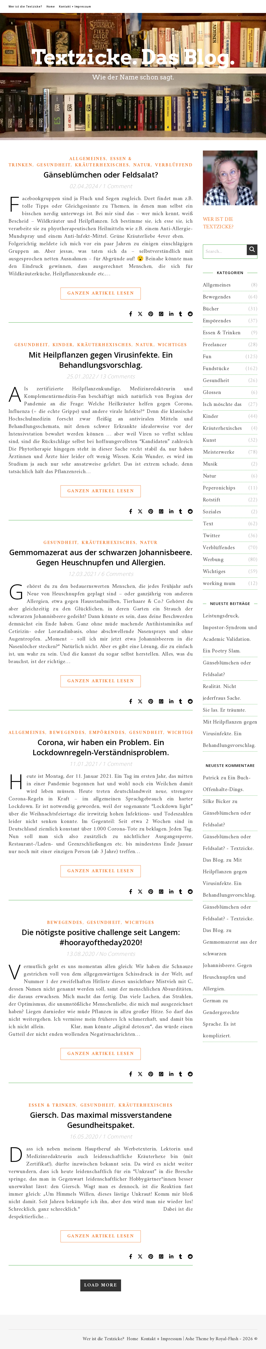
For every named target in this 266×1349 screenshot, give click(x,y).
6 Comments (117, 573)
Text (208, 524)
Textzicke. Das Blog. (133, 57)
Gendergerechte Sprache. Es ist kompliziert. (221, 1024)
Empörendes (107, 733)
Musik (210, 464)
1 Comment (117, 186)
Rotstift (211, 500)
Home (50, 6)
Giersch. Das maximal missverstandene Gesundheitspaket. (101, 1120)
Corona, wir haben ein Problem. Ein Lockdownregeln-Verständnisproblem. (100, 747)
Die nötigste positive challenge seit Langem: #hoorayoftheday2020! (101, 937)
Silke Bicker (217, 801)
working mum (219, 583)
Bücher (211, 309)
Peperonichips (219, 488)
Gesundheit (54, 165)
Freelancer (215, 345)
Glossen (212, 392)
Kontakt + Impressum (75, 6)
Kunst (209, 440)
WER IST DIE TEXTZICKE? (218, 223)
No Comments (117, 953)
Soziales (212, 512)
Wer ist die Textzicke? (25, 6)
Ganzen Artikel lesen (100, 293)
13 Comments (117, 376)
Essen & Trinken (52, 1105)
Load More (100, 1285)
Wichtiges (172, 345)
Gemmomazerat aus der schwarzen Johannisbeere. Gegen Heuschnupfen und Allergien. (100, 557)
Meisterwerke (219, 452)
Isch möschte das (222, 404)
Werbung (213, 559)
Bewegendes (67, 733)
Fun (207, 357)
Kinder (62, 345)
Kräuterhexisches (102, 165)
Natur (142, 165)
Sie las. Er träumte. (224, 710)
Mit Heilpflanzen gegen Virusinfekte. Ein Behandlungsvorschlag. (101, 360)
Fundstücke (216, 368)
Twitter (211, 536)
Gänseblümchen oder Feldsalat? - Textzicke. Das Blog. (228, 848)
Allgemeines (87, 159)
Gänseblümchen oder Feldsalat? (100, 174)
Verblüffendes (177, 165)
